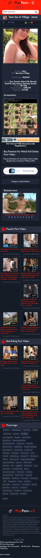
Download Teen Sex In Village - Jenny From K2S (29, 172)
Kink (12, 465)
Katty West (6, 465)
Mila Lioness (20, 472)
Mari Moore (6, 469)
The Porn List (25, 546)
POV (4, 481)
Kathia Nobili (27, 462)
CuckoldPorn (18, 447)
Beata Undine (26, 437)
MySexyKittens (24, 181)
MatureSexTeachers (9, 472)
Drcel (32, 453)
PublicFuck (27, 481)
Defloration (6, 453)
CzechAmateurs (7, 450)
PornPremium (34, 478)
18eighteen (6, 430)
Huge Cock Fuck (14, 459)
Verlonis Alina (14, 494)
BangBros (17, 437)
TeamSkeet (18, 490)
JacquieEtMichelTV (8, 462)
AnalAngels (26, 430)
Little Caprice (28, 465)
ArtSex (24, 434)
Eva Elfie (5, 456)
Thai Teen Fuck (27, 490)
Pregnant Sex (12, 481)
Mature (26, 469)
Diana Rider (15, 453)
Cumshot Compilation (30, 447)
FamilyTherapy (14, 456)
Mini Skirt (29, 472)
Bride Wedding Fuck (9, 443)
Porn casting (24, 478)
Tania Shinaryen (8, 490)
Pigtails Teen (15, 478)
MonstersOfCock (8, 475)
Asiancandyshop (8, 437)
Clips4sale (30, 443)
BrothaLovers (21, 443)
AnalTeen (35, 430)
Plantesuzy (36, 546)
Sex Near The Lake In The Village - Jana (19, 215)
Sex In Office (26, 484)
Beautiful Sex (7, 440)
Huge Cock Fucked (28, 459)
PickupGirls (6, 478)
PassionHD (28, 475)
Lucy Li (36, 465)
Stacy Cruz (15, 487)
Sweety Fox (23, 487)
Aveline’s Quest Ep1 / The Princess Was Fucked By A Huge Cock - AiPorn (30, 275)
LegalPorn (19, 466)
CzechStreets (28, 450)
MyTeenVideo (19, 475)
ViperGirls (4, 548)
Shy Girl (34, 484)
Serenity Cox (16, 484)
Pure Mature (6, 484)
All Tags (5, 498)
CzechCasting (18, 450)
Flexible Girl (24, 456)
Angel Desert (7, 434)
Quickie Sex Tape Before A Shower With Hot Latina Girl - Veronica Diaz (30, 329)
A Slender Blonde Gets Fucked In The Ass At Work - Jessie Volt (30, 387)
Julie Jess (19, 462)
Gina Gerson (34, 456)
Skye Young (6, 487)
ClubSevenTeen (7, 447)
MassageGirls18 (17, 469)
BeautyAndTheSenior (19, 440)
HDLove (5, 459)
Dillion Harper (25, 453)
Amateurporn (16, 430)
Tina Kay (5, 494)
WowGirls (23, 494)
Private (20, 481)
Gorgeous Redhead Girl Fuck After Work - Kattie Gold (9, 363)
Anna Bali (16, 434)
